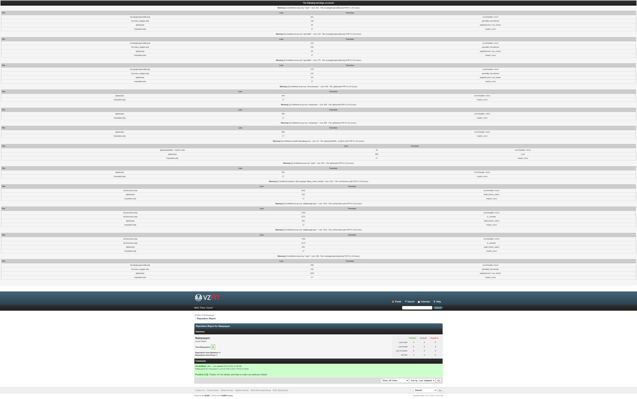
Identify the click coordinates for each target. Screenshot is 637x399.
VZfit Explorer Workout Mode (237, 369)
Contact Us (200, 390)
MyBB (207, 396)
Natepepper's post (215, 369)
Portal (398, 301)
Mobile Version (242, 390)
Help (438, 301)
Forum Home (213, 390)
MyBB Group (227, 396)
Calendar (425, 301)
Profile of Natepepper (204, 315)
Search (411, 301)
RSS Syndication (280, 390)
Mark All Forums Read (261, 390)
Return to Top (227, 390)
